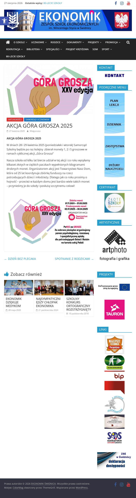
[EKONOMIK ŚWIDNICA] (8, 42)
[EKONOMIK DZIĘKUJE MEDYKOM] (18, 282)
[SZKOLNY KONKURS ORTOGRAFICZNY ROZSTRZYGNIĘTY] (79, 282)
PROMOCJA (111, 42)
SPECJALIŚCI (52, 49)
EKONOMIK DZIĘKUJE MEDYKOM (14, 302)
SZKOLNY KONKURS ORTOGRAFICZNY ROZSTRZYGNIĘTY (78, 304)
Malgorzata (35, 131)
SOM (95, 49)
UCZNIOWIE (37, 42)
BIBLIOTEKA (33, 49)
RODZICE (55, 42)
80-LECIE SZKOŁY (52, 3)
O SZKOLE (19, 42)
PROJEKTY (93, 42)
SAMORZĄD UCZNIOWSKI (37, 119)
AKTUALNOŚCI (15, 119)
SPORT (105, 49)
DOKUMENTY (74, 42)
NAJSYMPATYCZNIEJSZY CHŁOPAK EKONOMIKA (48, 302)
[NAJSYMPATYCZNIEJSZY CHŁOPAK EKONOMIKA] (49, 282)
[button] (4, 21)
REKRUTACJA (13, 49)
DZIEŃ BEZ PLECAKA (20, 259)
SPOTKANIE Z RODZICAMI (74, 259)
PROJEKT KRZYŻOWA (77, 49)
